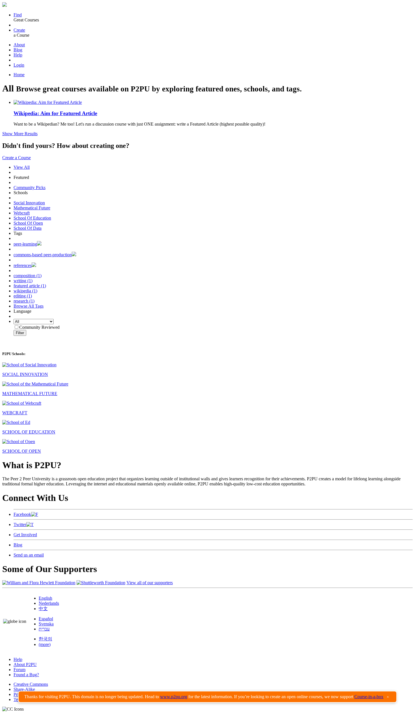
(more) (45, 644)
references (23, 265)
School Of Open (28, 223)
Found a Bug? (26, 674)
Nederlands (49, 603)
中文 (43, 608)
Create (19, 30)
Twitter (20, 524)
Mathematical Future (32, 207)
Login (19, 65)
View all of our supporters (149, 582)
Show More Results (20, 133)
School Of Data (28, 228)
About (19, 44)
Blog (18, 49)
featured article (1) (30, 285)
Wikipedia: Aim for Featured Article (55, 113)
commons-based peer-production (43, 254)
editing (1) (23, 296)
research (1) (24, 301)
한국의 (45, 638)
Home (19, 74)
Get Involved (25, 534)
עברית (44, 629)
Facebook (22, 514)
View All (22, 167)
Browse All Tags (28, 306)
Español (46, 618)
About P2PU (25, 664)
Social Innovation (29, 202)
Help (18, 54)
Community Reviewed (39, 327)
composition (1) (28, 275)
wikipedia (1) (25, 290)
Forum (19, 669)
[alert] (207, 697)
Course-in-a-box (368, 696)
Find (18, 14)
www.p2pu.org (173, 696)
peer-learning (25, 244)
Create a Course (16, 157)
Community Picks (29, 187)
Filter (20, 333)
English (45, 598)
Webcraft (22, 213)
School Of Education (32, 218)
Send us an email (29, 555)
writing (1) (23, 280)
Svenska (46, 623)
